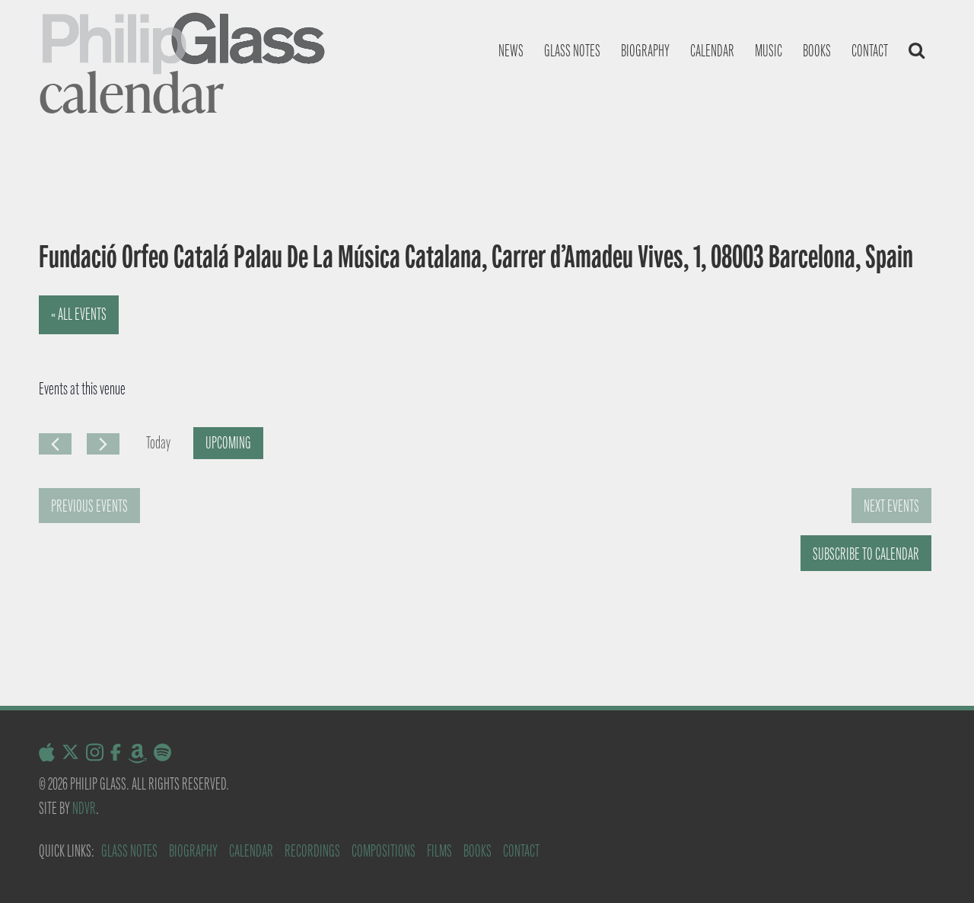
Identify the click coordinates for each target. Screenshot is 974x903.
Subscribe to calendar (866, 553)
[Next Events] (103, 444)
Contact (869, 50)
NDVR (84, 808)
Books (817, 50)
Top (938, 867)
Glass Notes (129, 850)
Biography (645, 50)
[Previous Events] (55, 444)
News (511, 50)
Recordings (312, 850)
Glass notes (572, 50)
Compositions (383, 850)
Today (158, 442)
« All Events (79, 314)
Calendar (712, 50)
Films (439, 850)
